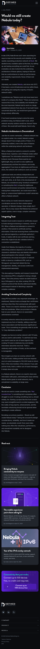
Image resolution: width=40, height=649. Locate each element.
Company (5, 620)
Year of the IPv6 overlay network (17, 550)
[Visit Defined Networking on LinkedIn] (8, 612)
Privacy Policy (5, 641)
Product (5, 625)
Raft (15, 185)
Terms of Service (6, 639)
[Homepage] (9, 3)
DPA (2, 643)
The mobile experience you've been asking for (13, 511)
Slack (32, 61)
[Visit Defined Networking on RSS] (14, 612)
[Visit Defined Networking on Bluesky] (3, 612)
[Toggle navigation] (37, 3)
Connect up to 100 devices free (21, 586)
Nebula (20, 84)
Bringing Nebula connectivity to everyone (14, 470)
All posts (6, 10)
